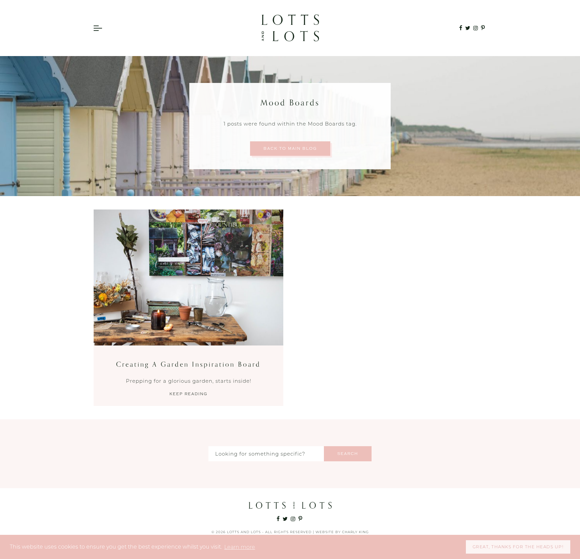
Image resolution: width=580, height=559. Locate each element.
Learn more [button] (239, 547)
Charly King (355, 532)
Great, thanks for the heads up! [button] (518, 546)
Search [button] (347, 454)
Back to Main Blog (290, 148)
